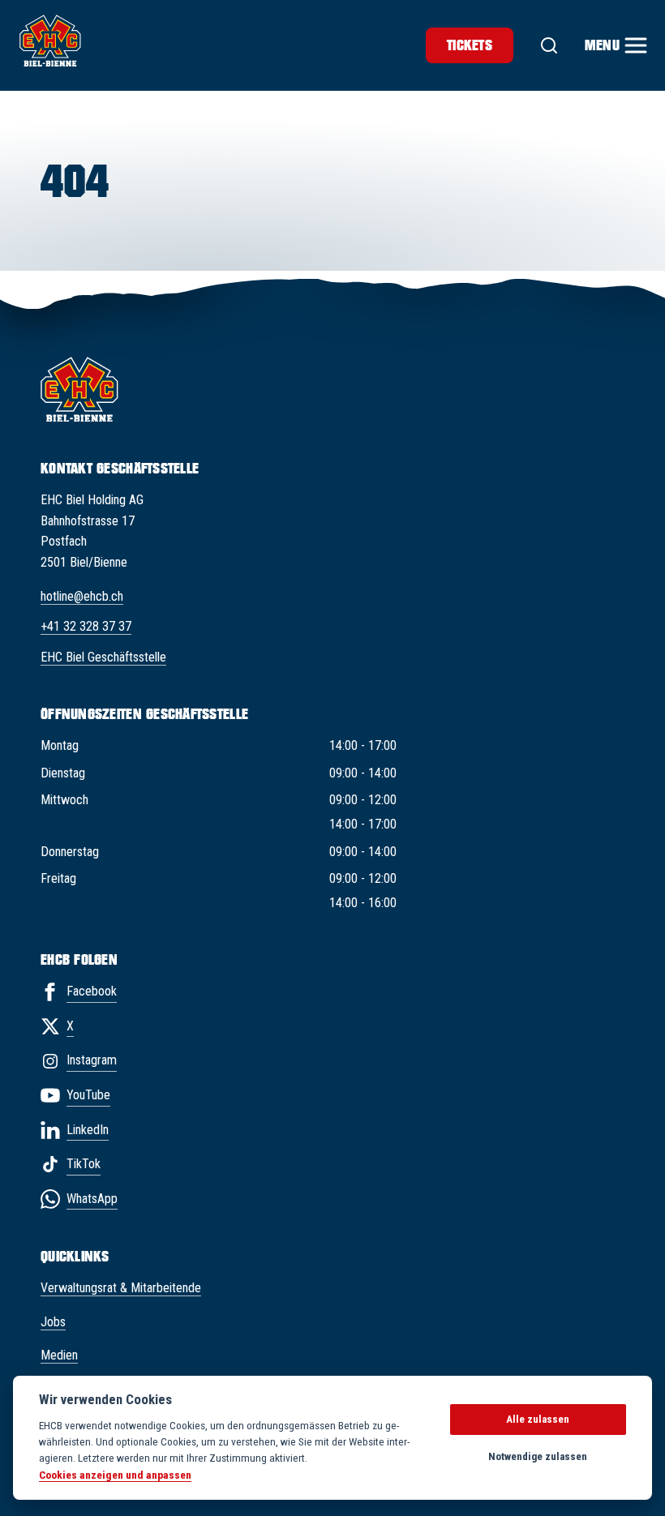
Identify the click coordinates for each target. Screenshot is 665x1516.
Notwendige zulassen (537, 1456)
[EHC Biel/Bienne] (50, 40)
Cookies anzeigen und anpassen (115, 1474)
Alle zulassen (537, 1419)
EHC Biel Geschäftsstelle (103, 657)
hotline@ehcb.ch (82, 596)
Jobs (53, 1322)
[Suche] (549, 45)
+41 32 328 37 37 (86, 626)
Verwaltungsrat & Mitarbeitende (121, 1287)
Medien (59, 1355)
